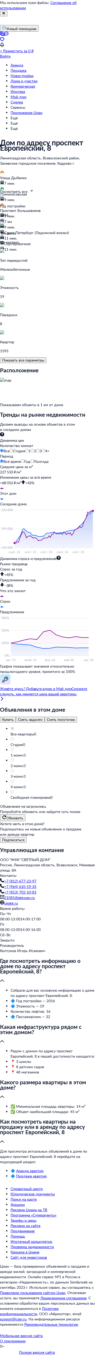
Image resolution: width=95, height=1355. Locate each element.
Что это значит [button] (13, 590)
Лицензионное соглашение (63, 1297)
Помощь (18, 1236)
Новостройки (22, 75)
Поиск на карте (24, 1199)
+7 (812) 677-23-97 (20, 880)
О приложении (13, 1340)
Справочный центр (27, 1188)
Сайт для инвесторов (29, 1257)
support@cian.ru (13, 1318)
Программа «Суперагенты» (33, 1215)
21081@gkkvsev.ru (19, 897)
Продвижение (23, 1230)
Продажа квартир (31, 1175)
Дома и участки (24, 80)
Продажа (18, 70)
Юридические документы (33, 1193)
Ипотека (18, 91)
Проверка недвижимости (32, 1246)
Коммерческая (23, 86)
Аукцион (18, 1204)
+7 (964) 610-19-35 (20, 886)
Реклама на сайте (25, 1225)
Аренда (17, 65)
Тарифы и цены (23, 1220)
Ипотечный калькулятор (31, 1241)
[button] (53, 734)
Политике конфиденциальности (29, 1311)
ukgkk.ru (11, 903)
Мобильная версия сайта (21, 1335)
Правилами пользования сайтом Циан (32, 1292)
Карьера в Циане (25, 1251)
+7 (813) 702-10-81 (20, 892)
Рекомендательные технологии (51, 1324)
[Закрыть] (3, 13)
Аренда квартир (30, 1170)
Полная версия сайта (37, 1352)
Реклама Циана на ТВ (29, 1209)
